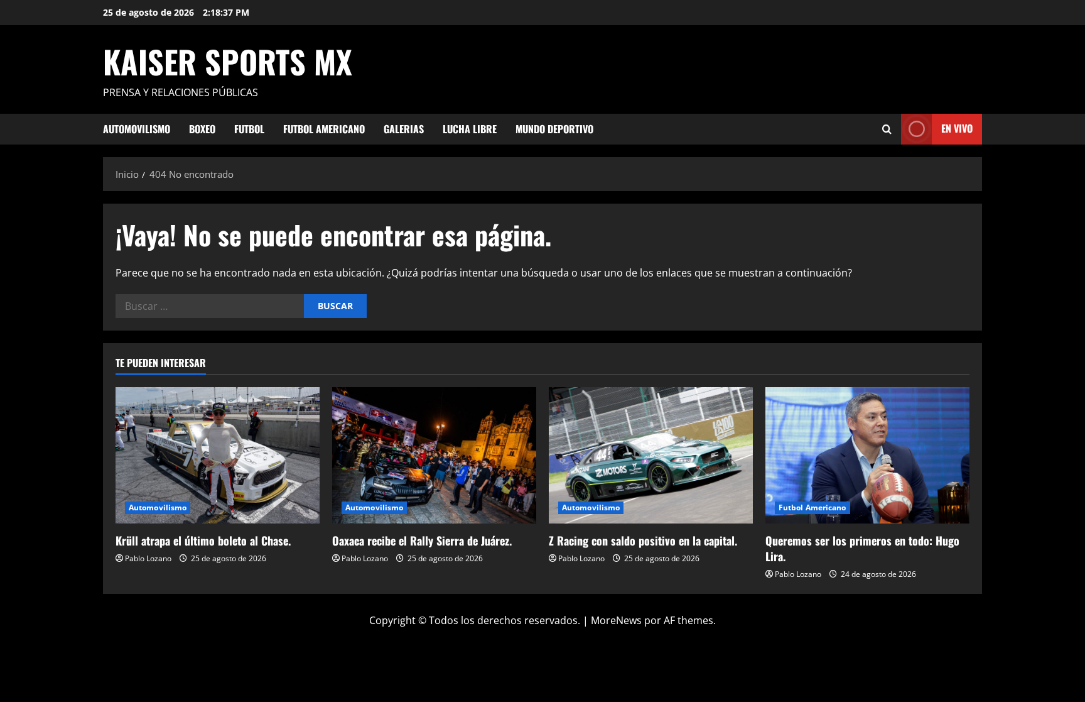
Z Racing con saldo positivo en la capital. (643, 540)
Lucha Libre (470, 128)
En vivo (957, 128)
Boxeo (202, 128)
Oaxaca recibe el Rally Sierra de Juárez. (422, 540)
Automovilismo (136, 128)
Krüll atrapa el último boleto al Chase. (203, 540)
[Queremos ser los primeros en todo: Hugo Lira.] (867, 455)
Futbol (249, 128)
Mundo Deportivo (554, 128)
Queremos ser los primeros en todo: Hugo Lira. (862, 548)
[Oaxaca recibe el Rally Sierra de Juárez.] (434, 455)
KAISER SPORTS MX (227, 61)
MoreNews (616, 620)
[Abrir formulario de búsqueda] (887, 129)
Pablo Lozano (148, 558)
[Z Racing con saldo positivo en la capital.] (651, 455)
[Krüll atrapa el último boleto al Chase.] (218, 455)
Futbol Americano (324, 128)
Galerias (404, 128)
